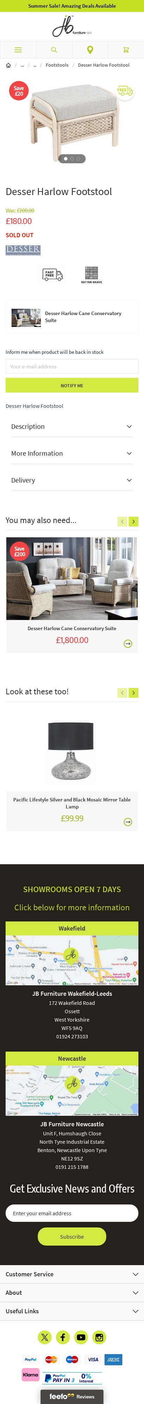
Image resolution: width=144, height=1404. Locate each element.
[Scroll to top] (137, 1358)
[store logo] (72, 26)
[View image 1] (65, 158)
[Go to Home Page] (8, 64)
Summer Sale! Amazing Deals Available (72, 5)
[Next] (133, 521)
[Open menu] (18, 50)
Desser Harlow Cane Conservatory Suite (83, 316)
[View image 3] (78, 158)
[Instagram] (99, 1337)
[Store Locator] (90, 50)
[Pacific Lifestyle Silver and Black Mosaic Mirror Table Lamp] (72, 750)
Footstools (57, 65)
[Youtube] (81, 1337)
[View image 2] (72, 158)
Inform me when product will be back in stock (54, 352)
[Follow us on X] (45, 1337)
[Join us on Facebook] (63, 1337)
